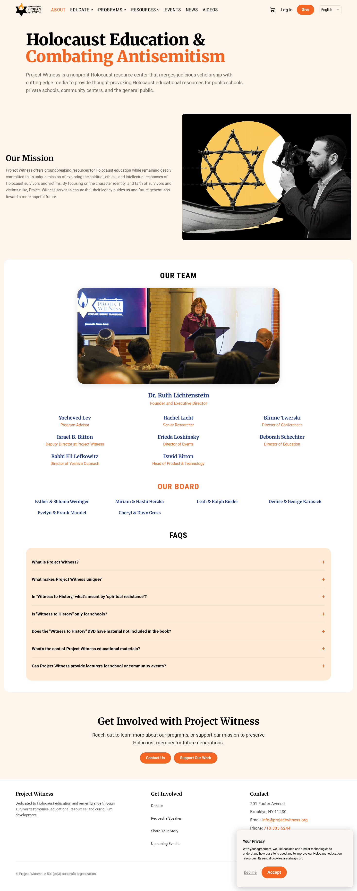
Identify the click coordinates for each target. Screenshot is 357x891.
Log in (286, 9)
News (192, 10)
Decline (250, 872)
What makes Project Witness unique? (67, 579)
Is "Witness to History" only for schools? (69, 614)
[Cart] (273, 10)
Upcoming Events (165, 843)
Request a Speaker (166, 818)
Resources (143, 10)
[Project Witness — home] (28, 10)
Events (173, 10)
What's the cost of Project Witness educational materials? (86, 648)
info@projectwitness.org (285, 819)
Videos (210, 10)
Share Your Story (164, 831)
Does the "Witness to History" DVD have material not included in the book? (101, 631)
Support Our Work (195, 758)
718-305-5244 (277, 828)
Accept (274, 872)
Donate (157, 806)
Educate (79, 10)
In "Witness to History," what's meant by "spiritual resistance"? (89, 596)
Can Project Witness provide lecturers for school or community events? (99, 666)
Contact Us (155, 758)
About (58, 10)
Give (305, 9)
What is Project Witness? (55, 562)
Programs (110, 10)
